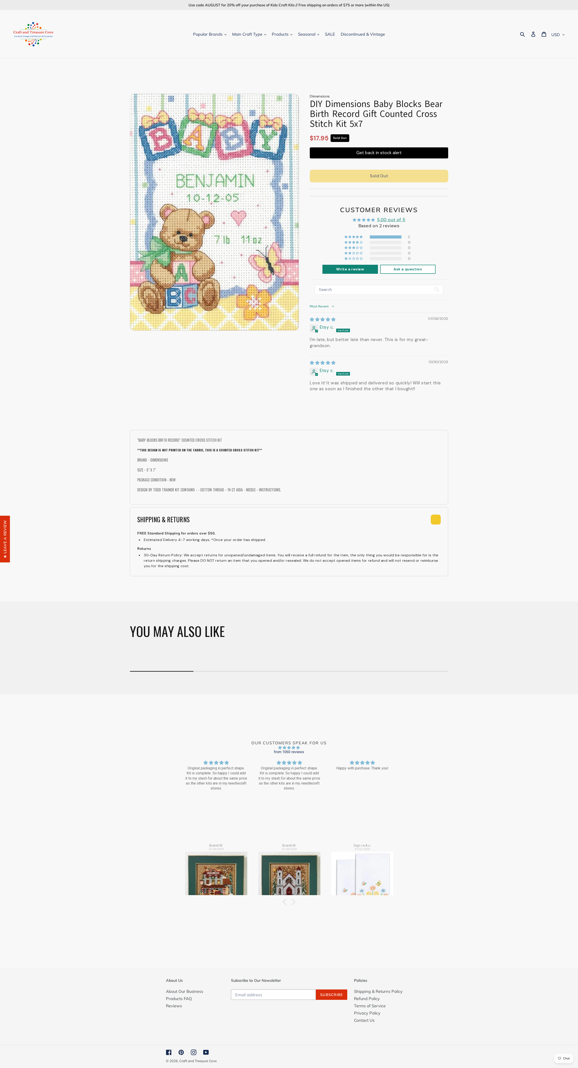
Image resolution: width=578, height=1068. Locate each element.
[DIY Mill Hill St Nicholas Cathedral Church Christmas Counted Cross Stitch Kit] (289, 871)
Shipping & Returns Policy (378, 991)
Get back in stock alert (379, 153)
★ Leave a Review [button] (5, 539)
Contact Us (364, 1020)
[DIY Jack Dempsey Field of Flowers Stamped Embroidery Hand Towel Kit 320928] (362, 871)
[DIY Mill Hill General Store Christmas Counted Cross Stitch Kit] (216, 871)
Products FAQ (179, 998)
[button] (354, 236)
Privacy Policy (367, 1013)
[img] (323, 319)
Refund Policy (367, 998)
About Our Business (184, 991)
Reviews (174, 1005)
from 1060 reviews (289, 752)
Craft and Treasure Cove (198, 1061)
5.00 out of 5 (391, 220)
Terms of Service (370, 1005)
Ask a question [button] (408, 269)
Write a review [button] (350, 269)
